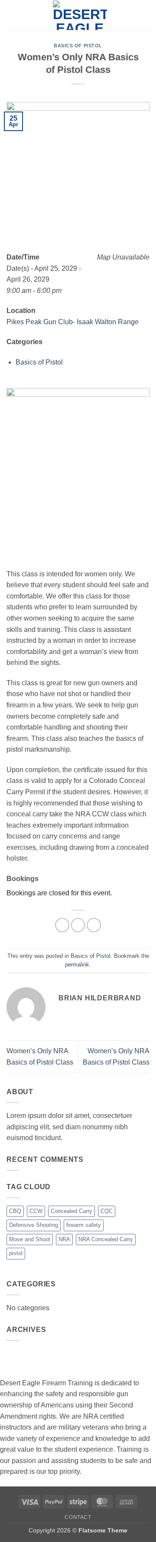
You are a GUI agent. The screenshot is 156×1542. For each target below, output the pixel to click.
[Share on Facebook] (62, 925)
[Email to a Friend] (94, 925)
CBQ (15, 1211)
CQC (107, 1211)
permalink (77, 964)
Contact (78, 1517)
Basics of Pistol (78, 45)
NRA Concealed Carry (105, 1239)
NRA (64, 1239)
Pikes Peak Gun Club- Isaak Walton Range (72, 321)
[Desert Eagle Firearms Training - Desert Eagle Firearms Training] (79, 15)
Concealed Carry (71, 1211)
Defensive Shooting (33, 1225)
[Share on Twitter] (78, 925)
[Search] (146, 15)
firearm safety (83, 1225)
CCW (35, 1211)
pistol (16, 1253)
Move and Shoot (29, 1239)
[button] (11, 15)
